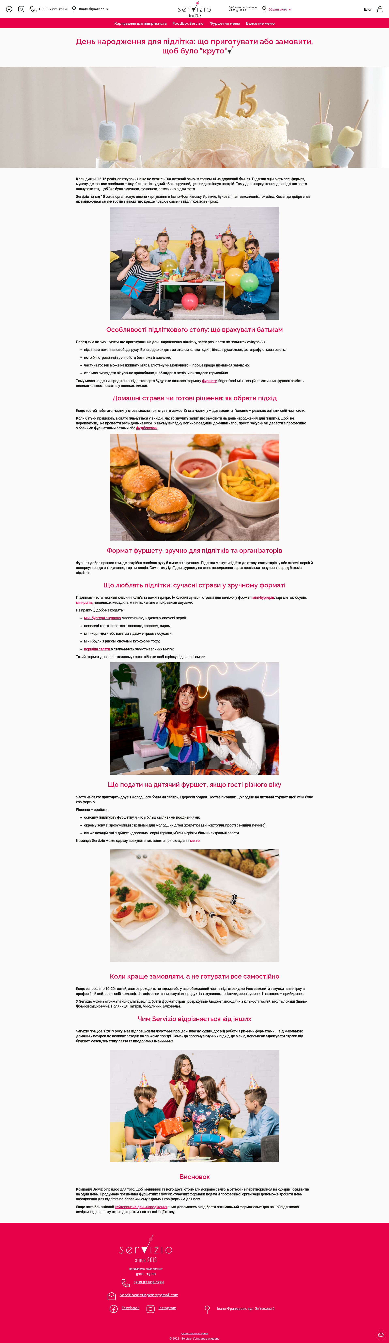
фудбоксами (146, 428)
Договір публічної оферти (194, 1333)
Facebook (131, 1308)
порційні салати (97, 649)
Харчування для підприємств (140, 23)
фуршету (209, 381)
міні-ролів (84, 602)
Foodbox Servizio (188, 23)
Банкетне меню (260, 23)
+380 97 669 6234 (52, 9)
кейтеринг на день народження (141, 1207)
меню (195, 840)
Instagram (167, 1308)
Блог (368, 9)
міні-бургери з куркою (102, 618)
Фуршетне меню (225, 23)
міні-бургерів (263, 597)
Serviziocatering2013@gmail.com (149, 1295)
